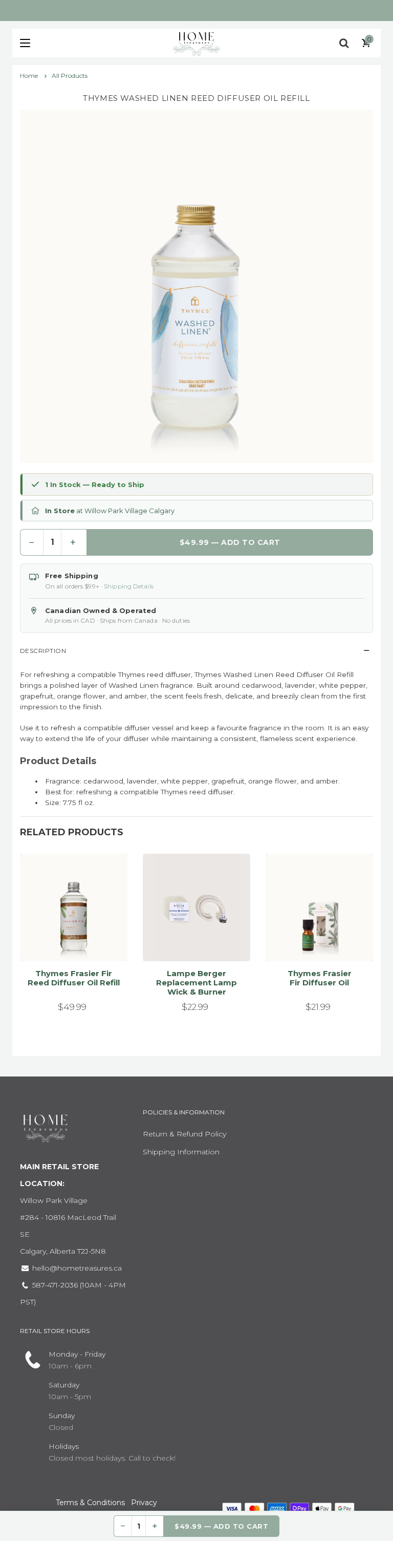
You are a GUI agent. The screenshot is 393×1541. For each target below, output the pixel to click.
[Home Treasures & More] (196, 43)
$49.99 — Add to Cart (230, 542)
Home (29, 75)
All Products (70, 75)
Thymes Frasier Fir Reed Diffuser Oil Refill (74, 977)
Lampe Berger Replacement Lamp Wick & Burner (196, 982)
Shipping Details (129, 586)
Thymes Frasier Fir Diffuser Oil (320, 977)
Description (43, 651)
